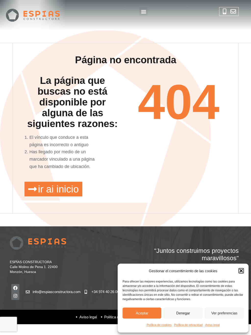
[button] (241, 270)
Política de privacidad (188, 325)
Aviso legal (212, 325)
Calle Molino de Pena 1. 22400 (34, 267)
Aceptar (142, 313)
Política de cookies (159, 325)
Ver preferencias (224, 313)
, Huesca (29, 272)
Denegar (183, 313)
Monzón (16, 272)
